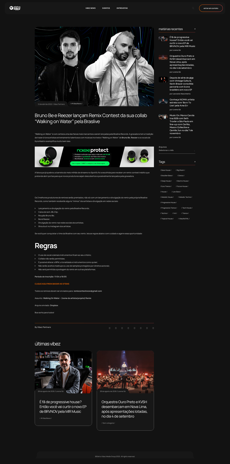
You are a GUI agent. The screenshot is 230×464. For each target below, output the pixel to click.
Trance (185, 213)
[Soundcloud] (109, 328)
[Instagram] (134, 328)
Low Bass (176, 192)
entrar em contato (211, 8)
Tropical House (167, 218)
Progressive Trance (168, 208)
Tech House (186, 208)
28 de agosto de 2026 (46, 391)
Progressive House (168, 202)
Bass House (165, 170)
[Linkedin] (128, 328)
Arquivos (163, 147)
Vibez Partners (59, 104)
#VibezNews (76, 103)
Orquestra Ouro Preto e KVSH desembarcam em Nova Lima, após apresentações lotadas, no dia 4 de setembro (125, 409)
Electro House (182, 181)
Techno (164, 213)
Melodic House (167, 197)
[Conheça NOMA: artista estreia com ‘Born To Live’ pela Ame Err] (163, 101)
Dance (180, 175)
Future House (182, 186)
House (163, 192)
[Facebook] (122, 328)
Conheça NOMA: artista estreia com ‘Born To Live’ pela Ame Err (182, 102)
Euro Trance (165, 186)
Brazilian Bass (166, 175)
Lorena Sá (59, 391)
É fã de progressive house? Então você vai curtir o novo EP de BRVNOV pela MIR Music (63, 406)
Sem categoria (108, 423)
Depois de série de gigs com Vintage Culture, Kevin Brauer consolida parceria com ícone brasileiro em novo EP (182, 84)
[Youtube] (153, 328)
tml (174, 213)
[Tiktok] (140, 328)
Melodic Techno (185, 197)
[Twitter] (147, 328)
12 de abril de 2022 (45, 104)
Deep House (166, 181)
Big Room (180, 170)
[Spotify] (116, 328)
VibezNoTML (184, 218)
